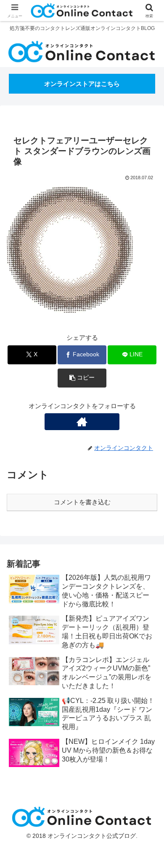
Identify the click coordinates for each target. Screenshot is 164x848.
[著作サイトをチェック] (82, 421)
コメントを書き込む (82, 502)
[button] (82, 378)
